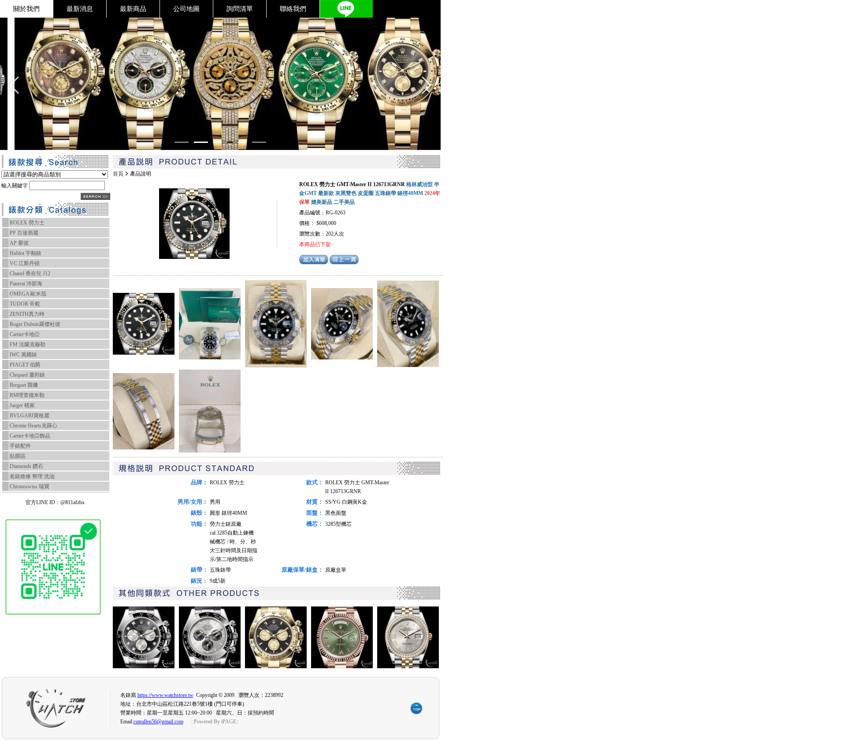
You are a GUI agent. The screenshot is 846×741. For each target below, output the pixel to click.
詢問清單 (239, 8)
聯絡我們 (293, 8)
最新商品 (133, 8)
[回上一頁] (344, 262)
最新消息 (80, 8)
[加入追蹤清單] (313, 262)
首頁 (118, 174)
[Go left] (14, 85)
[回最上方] (416, 713)
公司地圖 (186, 8)
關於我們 (26, 8)
